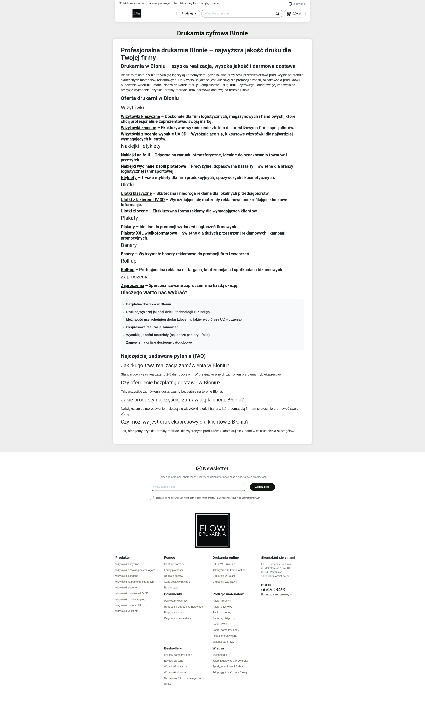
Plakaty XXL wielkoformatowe (149, 233)
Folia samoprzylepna (224, 635)
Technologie (219, 654)
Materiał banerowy (223, 641)
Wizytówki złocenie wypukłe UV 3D (153, 134)
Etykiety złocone (173, 660)
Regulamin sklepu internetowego (183, 606)
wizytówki (191, 408)
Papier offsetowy (222, 606)
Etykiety (129, 177)
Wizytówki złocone (138, 127)
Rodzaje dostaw (173, 576)
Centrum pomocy (174, 564)
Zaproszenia (132, 285)
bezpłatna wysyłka (185, 3)
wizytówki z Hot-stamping (130, 599)
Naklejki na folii (135, 155)
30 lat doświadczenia (131, 3)
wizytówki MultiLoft (126, 611)
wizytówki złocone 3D (128, 605)
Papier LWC (219, 624)
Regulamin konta (174, 612)
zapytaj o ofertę (210, 3)
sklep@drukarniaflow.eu (275, 576)
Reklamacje (171, 587)
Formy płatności (173, 570)
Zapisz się (261, 486)
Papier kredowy (221, 600)
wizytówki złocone (126, 587)
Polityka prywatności (176, 600)
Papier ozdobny (221, 612)
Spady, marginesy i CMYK (227, 666)
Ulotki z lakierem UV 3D (143, 199)
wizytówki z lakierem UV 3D (131, 593)
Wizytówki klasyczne (140, 116)
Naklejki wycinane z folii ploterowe (153, 166)
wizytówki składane (126, 576)
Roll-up (127, 269)
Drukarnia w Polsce (224, 576)
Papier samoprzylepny (225, 630)
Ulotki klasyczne (136, 193)
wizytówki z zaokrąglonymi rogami (135, 570)
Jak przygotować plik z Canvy (229, 672)
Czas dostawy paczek (177, 581)
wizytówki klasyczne (127, 564)
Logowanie (299, 3)
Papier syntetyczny (223, 618)
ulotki (203, 408)
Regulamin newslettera (177, 618)
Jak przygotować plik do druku (230, 660)
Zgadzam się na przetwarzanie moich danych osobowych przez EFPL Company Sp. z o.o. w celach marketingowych (208, 498)
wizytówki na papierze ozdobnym (134, 581)
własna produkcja (159, 3)
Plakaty (128, 226)
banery (215, 408)
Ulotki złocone (134, 211)
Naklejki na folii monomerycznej (183, 678)
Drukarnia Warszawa (224, 581)
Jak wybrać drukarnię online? (229, 570)
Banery (127, 254)
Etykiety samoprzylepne (178, 654)
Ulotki (167, 684)
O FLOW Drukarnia (223, 564)
